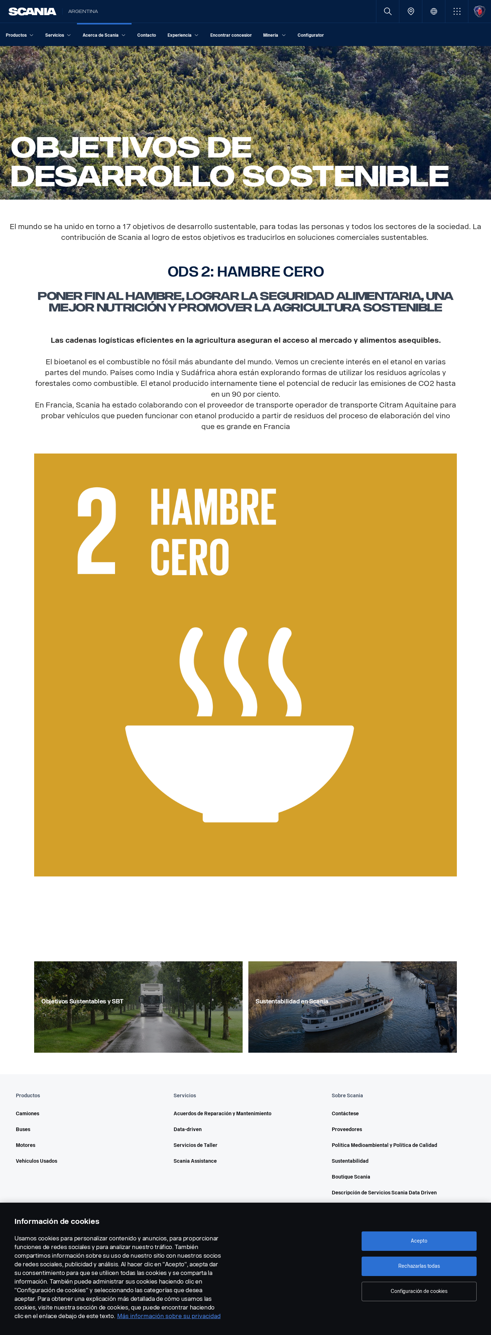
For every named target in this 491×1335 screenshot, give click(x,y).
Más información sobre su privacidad (169, 1316)
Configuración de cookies (419, 1291)
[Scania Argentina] (32, 11)
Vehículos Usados (36, 1161)
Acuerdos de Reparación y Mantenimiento (222, 1114)
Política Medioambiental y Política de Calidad (384, 1145)
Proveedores (347, 1129)
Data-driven (188, 1129)
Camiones (27, 1114)
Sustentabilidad (350, 1161)
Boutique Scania (351, 1177)
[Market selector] (433, 11)
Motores (25, 1145)
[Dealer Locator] (410, 11)
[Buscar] (387, 11)
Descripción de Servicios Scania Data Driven (384, 1193)
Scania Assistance (195, 1161)
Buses (23, 1129)
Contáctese (345, 1114)
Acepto (419, 1241)
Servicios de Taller (195, 1145)
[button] (456, 11)
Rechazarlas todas (419, 1266)
